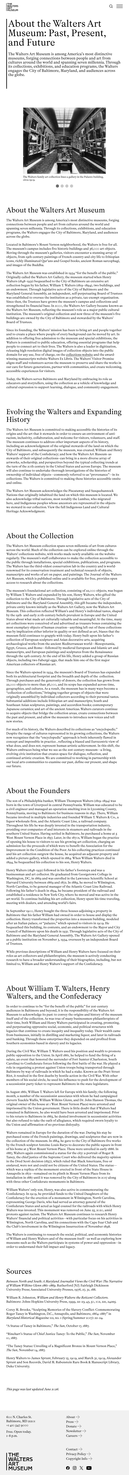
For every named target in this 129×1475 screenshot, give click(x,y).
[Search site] (111, 6)
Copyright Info (77, 1459)
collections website (79, 354)
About (71, 1417)
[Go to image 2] (62, 186)
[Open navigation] (119, 6)
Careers (72, 1436)
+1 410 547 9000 (17, 1425)
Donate (71, 1426)
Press (70, 1422)
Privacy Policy (76, 1454)
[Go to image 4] (71, 186)
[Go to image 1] (57, 186)
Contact (72, 1449)
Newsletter (74, 1431)
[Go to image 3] (66, 186)
